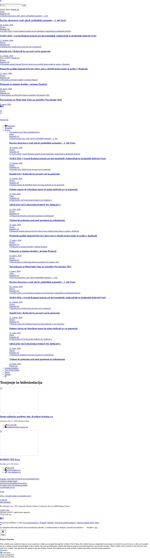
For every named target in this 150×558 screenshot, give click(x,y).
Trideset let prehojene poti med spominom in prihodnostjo (37, 220)
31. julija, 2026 (15, 194)
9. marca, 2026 (5, 104)
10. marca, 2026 (6, 89)
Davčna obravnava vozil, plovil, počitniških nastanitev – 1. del (33, 20)
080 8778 (10, 468)
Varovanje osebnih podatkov (65, 523)
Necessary (6, 553)
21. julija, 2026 (15, 209)
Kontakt (43, 523)
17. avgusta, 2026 (6, 40)
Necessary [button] (4, 550)
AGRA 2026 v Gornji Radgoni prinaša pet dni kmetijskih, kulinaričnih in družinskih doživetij (48, 36)
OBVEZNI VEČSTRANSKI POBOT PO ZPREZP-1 (35, 205)
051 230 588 (11, 425)
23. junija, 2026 (15, 225)
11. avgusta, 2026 (6, 56)
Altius (97, 523)
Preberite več (5, 14)
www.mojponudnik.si (31, 523)
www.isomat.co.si (14, 472)
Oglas (2, 12)
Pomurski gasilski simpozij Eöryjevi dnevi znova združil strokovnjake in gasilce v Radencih (44, 69)
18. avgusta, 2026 (6, 25)
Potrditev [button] (90, 527)
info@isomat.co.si (13, 470)
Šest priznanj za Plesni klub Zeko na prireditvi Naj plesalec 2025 (31, 100)
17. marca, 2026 (6, 73)
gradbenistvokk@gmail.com (17, 427)
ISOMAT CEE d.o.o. (10, 459)
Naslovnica (4, 120)
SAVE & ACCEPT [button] (7, 557)
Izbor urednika (28, 132)
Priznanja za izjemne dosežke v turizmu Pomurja (23, 84)
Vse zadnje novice (16, 132)
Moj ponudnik (5, 502)
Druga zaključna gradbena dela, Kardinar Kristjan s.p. (26, 416)
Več (96, 527)
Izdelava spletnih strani (85, 523)
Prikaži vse (15, 9)
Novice (2, 27)
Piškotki (50, 523)
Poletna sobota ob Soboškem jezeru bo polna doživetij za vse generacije (43, 189)
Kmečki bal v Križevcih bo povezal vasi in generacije (25, 51)
